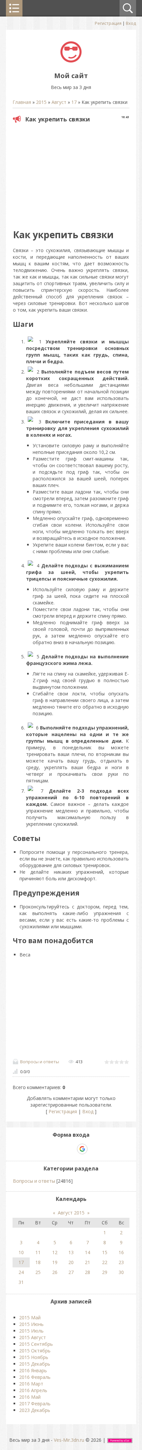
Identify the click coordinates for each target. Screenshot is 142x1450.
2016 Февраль (35, 1377)
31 (21, 1282)
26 (54, 1272)
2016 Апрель (33, 1390)
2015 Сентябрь (36, 1344)
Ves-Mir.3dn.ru (69, 1440)
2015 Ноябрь (33, 1357)
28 (87, 1272)
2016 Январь (33, 1370)
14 (87, 1252)
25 (38, 1272)
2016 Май (30, 1397)
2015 (41, 102)
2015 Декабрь (34, 1364)
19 (54, 1262)
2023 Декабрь (34, 1410)
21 (87, 1262)
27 (71, 1272)
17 (74, 102)
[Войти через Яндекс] (71, 1149)
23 (121, 1262)
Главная (22, 102)
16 (121, 1252)
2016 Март (31, 1384)
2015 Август (32, 1337)
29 (104, 1272)
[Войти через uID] (48, 1149)
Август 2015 (71, 1212)
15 (104, 1252)
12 (54, 1252)
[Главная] (71, 61)
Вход (131, 23)
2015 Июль (31, 1331)
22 (104, 1262)
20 (71, 1262)
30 (121, 1272)
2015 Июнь (31, 1324)
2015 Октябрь (35, 1350)
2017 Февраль (35, 1403)
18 (38, 1262)
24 (21, 1272)
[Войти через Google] (82, 1149)
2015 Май (30, 1317)
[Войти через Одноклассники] (94, 1149)
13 (71, 1252)
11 (38, 1252)
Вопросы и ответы (39, 1062)
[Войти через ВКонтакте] (59, 1149)
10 (21, 1252)
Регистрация (108, 23)
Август (59, 102)
